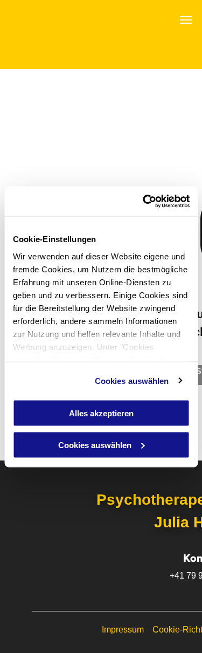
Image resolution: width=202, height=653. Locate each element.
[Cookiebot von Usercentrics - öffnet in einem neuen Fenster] (144, 201)
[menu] (186, 20)
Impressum (123, 629)
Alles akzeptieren (101, 413)
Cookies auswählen (132, 380)
